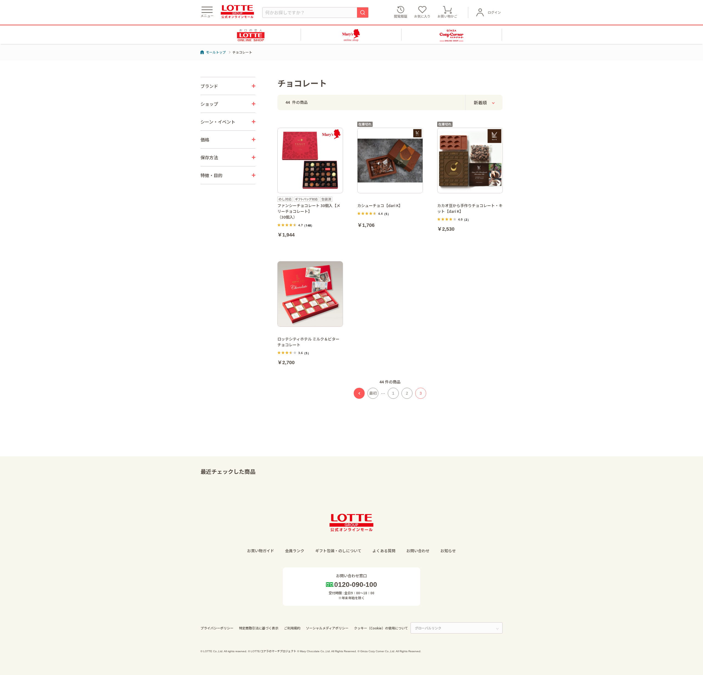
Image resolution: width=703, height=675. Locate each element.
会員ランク (294, 550)
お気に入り (422, 16)
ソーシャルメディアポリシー (327, 628)
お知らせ (448, 550)
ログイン (494, 12)
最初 (373, 393)
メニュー (207, 15)
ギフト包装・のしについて (338, 550)
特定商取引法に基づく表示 (258, 628)
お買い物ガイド (260, 550)
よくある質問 (383, 550)
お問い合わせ (417, 550)
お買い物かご (447, 16)
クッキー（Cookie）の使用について (381, 628)
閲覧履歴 (400, 16)
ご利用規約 (292, 628)
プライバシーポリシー (216, 628)
